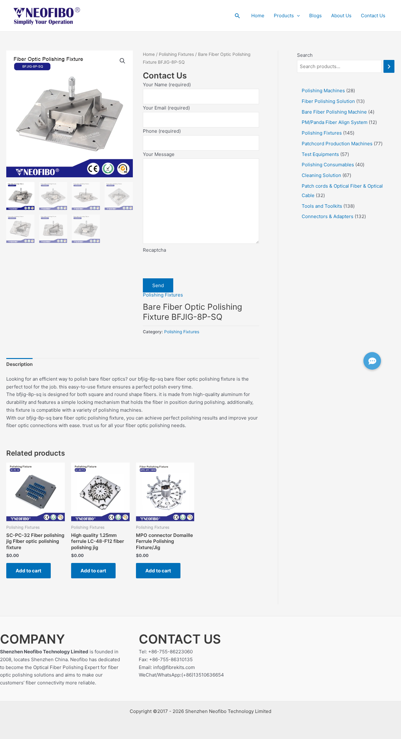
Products (284, 16)
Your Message (158, 154)
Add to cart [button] (28, 571)
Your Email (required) (166, 108)
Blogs (315, 16)
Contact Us (373, 16)
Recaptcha (154, 250)
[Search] (388, 66)
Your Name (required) (167, 85)
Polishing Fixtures (176, 54)
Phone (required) (162, 131)
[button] (237, 16)
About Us (341, 16)
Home (257, 16)
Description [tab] (19, 364)
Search (305, 55)
